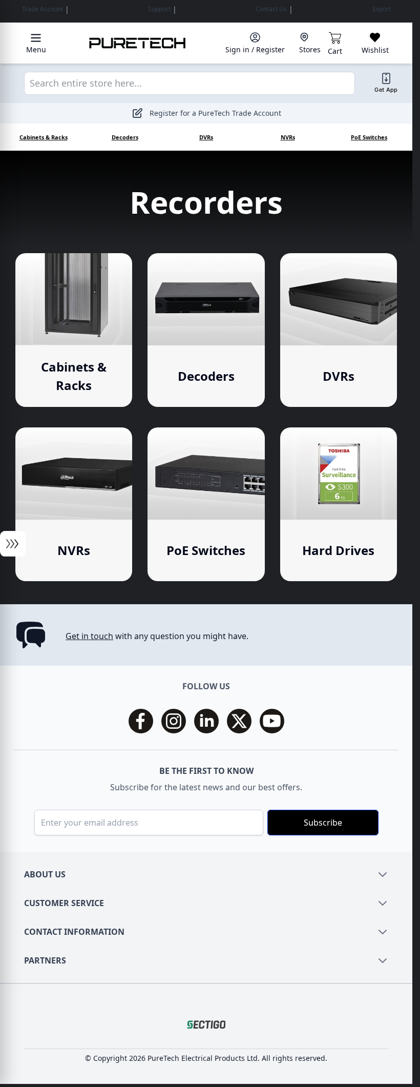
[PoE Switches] (206, 504)
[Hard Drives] (338, 504)
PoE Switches (369, 137)
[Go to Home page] (137, 42)
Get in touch (89, 636)
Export (381, 9)
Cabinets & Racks (43, 137)
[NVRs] (73, 504)
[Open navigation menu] (13, 544)
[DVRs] (338, 330)
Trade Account (42, 9)
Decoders (125, 137)
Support (159, 9)
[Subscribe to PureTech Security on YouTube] (272, 721)
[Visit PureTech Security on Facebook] (141, 721)
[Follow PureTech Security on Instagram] (173, 721)
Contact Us (271, 9)
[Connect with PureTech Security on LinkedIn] (206, 721)
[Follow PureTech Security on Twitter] (239, 721)
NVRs (288, 137)
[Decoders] (206, 330)
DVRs (206, 137)
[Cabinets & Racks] (73, 330)
